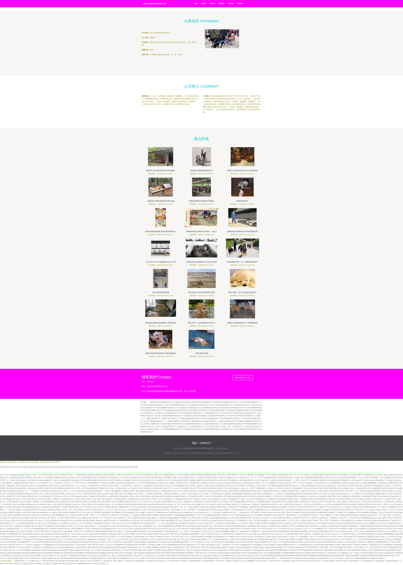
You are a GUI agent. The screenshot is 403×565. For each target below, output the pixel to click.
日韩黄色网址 (334, 520)
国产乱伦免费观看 (33, 528)
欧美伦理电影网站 (95, 491)
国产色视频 (103, 526)
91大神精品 (344, 483)
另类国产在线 (265, 512)
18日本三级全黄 (123, 539)
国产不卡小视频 (367, 510)
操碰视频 (47, 496)
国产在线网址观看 (342, 515)
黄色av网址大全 (123, 488)
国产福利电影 (66, 504)
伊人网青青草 (388, 499)
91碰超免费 (321, 542)
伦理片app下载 (169, 486)
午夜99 (86, 528)
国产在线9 (6, 494)
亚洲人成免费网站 (341, 475)
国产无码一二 (234, 512)
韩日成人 (291, 528)
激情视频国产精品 (182, 486)
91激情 (348, 545)
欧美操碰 (6, 537)
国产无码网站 (28, 531)
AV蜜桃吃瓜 (255, 531)
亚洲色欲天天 (180, 483)
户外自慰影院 (241, 477)
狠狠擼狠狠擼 (329, 545)
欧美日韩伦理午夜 (310, 542)
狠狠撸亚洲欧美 (92, 477)
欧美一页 (141, 547)
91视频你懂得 (166, 502)
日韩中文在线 (308, 488)
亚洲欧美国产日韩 (92, 547)
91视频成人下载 (375, 512)
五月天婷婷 (234, 545)
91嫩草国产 (272, 539)
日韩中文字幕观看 (246, 475)
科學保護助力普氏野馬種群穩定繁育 (201, 292)
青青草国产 (34, 518)
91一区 (70, 534)
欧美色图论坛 (276, 491)
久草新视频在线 (296, 512)
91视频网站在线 (12, 486)
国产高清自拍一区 (268, 528)
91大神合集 (310, 496)
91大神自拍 (353, 475)
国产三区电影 (342, 534)
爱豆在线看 (261, 507)
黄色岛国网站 (65, 486)
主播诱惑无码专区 (376, 545)
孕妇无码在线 (379, 539)
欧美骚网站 (194, 534)
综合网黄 (205, 518)
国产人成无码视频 (353, 480)
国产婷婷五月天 (113, 520)
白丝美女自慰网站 (268, 545)
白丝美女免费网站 (183, 477)
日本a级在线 (361, 542)
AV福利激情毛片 (128, 542)
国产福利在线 (291, 486)
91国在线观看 (351, 504)
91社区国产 (111, 475)
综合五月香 (167, 488)
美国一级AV (300, 480)
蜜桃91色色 (177, 512)
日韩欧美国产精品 (289, 561)
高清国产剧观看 (163, 510)
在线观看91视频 (195, 561)
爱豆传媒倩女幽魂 (57, 494)
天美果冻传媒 (78, 510)
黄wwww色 (221, 483)
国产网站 (373, 496)
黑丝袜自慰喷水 (10, 531)
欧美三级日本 (38, 523)
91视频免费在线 (152, 542)
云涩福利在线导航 (345, 499)
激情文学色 (121, 534)
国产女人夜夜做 (216, 523)
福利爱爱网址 (216, 515)
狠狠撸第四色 (132, 547)
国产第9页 (302, 518)
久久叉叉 (291, 520)
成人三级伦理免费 (12, 477)
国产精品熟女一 (387, 486)
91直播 (374, 499)
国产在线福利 (83, 542)
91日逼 (4, 542)
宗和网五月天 (236, 504)
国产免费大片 (220, 542)
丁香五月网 (180, 504)
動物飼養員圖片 (242, 201)
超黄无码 (395, 531)
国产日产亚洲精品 (126, 494)
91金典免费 (28, 523)
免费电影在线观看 (172, 496)
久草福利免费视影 (276, 547)
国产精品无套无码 (332, 523)
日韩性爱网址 (258, 515)
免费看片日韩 (160, 545)
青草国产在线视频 (188, 480)
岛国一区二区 (95, 515)
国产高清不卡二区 (102, 545)
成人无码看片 (141, 512)
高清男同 (194, 547)
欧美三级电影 (55, 537)
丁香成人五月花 (157, 499)
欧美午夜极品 (126, 480)
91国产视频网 (65, 518)
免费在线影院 (108, 531)
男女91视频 (77, 520)
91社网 (398, 510)
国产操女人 (379, 504)
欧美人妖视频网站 (249, 526)
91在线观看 (302, 545)
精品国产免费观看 (118, 507)
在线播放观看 (214, 518)
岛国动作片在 (106, 515)
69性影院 (21, 486)
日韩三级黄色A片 (107, 499)
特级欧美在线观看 (9, 491)
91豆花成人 (244, 523)
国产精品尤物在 (99, 504)
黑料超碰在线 (151, 561)
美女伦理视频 (89, 475)
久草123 (336, 531)
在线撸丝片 (268, 496)
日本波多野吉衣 (45, 515)
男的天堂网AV (87, 504)
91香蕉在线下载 (302, 561)
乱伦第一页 (145, 510)
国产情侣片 (16, 545)
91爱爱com (318, 504)
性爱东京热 (189, 504)
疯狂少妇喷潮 (7, 528)
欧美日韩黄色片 (379, 528)
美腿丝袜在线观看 (140, 528)
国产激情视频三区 (352, 526)
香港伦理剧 (332, 496)
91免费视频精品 (48, 545)
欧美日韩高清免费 (338, 526)
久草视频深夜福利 (274, 526)
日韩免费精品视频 (288, 542)
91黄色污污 (103, 563)
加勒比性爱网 (176, 480)
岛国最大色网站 (271, 537)
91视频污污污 (234, 531)
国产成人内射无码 (376, 475)
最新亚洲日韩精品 (136, 504)
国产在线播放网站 (62, 502)
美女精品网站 (139, 561)
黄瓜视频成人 (244, 507)
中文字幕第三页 (324, 494)
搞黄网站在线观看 (151, 515)
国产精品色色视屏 (211, 491)
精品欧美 (340, 542)
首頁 (196, 3)
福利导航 (372, 507)
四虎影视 (29, 496)
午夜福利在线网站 (364, 499)
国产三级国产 (320, 507)
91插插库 (221, 477)
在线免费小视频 (139, 515)
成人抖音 (390, 542)
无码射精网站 (123, 496)
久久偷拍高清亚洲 (275, 510)
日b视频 (244, 504)
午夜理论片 (200, 542)
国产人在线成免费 (312, 480)
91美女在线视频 (342, 488)
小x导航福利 (193, 537)
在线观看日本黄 (269, 515)
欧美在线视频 (148, 504)
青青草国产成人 (54, 486)
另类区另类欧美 (32, 512)
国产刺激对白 (36, 547)
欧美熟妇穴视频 (311, 520)
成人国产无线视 (297, 523)
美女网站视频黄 (200, 539)
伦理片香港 (239, 539)
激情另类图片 (158, 494)
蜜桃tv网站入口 (245, 512)
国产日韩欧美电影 (258, 488)
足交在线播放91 (259, 475)
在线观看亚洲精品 (240, 502)
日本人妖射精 (113, 510)
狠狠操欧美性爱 (31, 510)
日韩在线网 (354, 507)
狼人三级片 (186, 547)
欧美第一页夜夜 (294, 477)
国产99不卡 (294, 515)
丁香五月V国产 (323, 520)
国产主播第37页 (132, 534)
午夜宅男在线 (291, 507)
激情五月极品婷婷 (390, 475)
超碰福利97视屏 (373, 537)
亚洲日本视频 (75, 502)
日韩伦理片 (185, 528)
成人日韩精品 (150, 537)
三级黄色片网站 (196, 518)
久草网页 (79, 515)
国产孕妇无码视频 (70, 542)
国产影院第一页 (379, 502)
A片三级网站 (381, 507)
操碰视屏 (282, 486)
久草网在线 (35, 491)
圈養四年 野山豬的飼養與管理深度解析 (160, 170)
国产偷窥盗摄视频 (267, 477)
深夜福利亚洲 (229, 534)
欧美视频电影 (388, 545)
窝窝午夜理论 (262, 526)
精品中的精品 (318, 488)
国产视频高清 (101, 488)
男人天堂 (120, 523)
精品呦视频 (229, 542)
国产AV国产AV (38, 477)
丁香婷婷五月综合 (354, 502)
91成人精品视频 (306, 477)
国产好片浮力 (17, 499)
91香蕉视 (338, 477)
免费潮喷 (377, 491)
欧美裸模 (280, 480)
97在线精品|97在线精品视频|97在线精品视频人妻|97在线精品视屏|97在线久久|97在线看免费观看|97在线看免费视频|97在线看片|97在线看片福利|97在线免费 (265, 553)
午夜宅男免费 (342, 486)
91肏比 (333, 534)
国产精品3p (152, 528)
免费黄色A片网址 (325, 480)
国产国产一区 (118, 486)
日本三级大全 (265, 518)
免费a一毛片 (110, 504)
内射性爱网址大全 (196, 531)
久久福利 (273, 518)
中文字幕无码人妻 (59, 483)
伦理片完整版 (287, 502)
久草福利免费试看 (290, 534)
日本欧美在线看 (266, 531)
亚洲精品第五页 (301, 510)
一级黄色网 (303, 499)
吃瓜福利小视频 (107, 494)
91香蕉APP (28, 475)
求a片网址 (248, 496)
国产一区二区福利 (9, 480)
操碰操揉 (68, 547)
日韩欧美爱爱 (198, 502)
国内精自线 (59, 477)
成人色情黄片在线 (226, 502)
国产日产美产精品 (83, 512)
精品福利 (298, 528)
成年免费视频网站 (48, 502)
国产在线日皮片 (94, 542)
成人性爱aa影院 (207, 486)
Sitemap (236, 453)
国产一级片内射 (55, 480)
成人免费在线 (106, 507)
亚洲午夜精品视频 (167, 520)
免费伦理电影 (221, 507)
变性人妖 (225, 475)
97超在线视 (379, 534)
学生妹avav (122, 510)
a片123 (127, 523)
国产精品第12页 (194, 520)
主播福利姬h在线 (266, 504)
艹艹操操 (105, 491)
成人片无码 (355, 531)
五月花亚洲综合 (367, 502)
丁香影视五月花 (396, 520)
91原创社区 (150, 512)
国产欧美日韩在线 (332, 507)
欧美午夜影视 (14, 563)
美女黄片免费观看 (125, 537)
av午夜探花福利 (274, 520)
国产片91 (150, 502)
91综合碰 (160, 528)
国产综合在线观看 (143, 475)
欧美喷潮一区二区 (188, 542)
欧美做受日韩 (68, 488)
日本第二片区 (209, 542)
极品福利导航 (249, 539)
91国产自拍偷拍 (152, 477)
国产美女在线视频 (261, 494)
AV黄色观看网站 (115, 491)
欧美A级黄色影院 (382, 520)
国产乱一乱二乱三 (180, 507)
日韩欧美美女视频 (369, 520)
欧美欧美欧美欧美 (392, 561)
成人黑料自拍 (384, 518)
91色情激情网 (93, 486)
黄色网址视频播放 (69, 512)
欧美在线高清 (315, 561)
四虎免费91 (9, 488)
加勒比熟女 (264, 480)
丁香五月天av (111, 539)
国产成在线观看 (105, 528)
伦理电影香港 (160, 512)
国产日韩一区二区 (352, 491)
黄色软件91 (370, 504)
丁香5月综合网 (308, 504)
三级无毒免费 (39, 531)
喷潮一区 (391, 515)
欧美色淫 (212, 480)
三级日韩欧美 (323, 518)
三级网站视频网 (139, 537)
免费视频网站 (389, 534)
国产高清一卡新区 (299, 491)
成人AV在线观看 (350, 542)
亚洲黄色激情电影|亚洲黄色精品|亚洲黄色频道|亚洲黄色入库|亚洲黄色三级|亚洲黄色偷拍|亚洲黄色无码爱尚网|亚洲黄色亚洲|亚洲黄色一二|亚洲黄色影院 (234, 558)
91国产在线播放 (204, 523)
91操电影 (64, 534)
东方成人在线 (23, 502)
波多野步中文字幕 (288, 526)
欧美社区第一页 (209, 531)
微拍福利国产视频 (339, 480)
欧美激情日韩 (354, 515)
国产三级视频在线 (35, 545)
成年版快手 (75, 537)
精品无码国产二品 (284, 537)
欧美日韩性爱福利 (261, 520)
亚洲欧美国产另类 (14, 547)
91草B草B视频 (375, 486)
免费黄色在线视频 (205, 537)
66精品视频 (303, 515)
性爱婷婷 (252, 507)
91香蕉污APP (256, 528)
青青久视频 (285, 512)
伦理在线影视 (228, 520)
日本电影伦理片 (233, 507)
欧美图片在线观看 (195, 475)
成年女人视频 (81, 477)
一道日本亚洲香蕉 (385, 477)
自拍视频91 (20, 491)
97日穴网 (97, 507)
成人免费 (169, 512)
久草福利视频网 (92, 483)
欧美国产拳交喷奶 (310, 494)
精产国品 (264, 523)
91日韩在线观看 (44, 542)
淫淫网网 (83, 502)
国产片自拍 (310, 502)
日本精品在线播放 (152, 534)
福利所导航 (81, 539)
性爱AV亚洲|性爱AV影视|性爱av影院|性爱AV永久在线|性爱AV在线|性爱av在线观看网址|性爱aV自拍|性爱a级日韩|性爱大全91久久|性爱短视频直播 (220, 555)
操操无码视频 (180, 523)
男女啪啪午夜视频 (158, 496)
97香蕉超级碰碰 (171, 518)
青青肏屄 (184, 561)
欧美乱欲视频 (396, 504)
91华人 (342, 491)
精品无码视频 (36, 563)
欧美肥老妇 (211, 528)
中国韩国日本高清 (105, 486)
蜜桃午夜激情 (211, 507)
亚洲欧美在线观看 (170, 494)
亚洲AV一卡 (128, 515)
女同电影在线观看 (151, 547)
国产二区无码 (32, 542)
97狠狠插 (52, 528)
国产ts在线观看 (131, 531)
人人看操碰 (55, 499)
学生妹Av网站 (329, 475)
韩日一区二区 (137, 483)
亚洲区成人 (114, 537)
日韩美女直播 (193, 507)
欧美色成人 (161, 561)
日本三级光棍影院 (333, 483)
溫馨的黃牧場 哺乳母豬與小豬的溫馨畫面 (160, 353)
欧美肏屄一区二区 (19, 528)
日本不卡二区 (71, 483)
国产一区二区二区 (253, 477)
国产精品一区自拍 (109, 523)
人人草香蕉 (148, 494)
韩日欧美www (70, 563)
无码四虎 (279, 494)
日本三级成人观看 (181, 520)
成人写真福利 (64, 507)
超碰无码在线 (326, 526)
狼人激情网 (230, 539)
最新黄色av (41, 539)
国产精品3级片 (69, 477)
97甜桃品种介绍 (51, 526)
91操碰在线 (102, 477)
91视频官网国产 (322, 512)
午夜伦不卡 (166, 480)
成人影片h (250, 499)
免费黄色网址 (65, 537)
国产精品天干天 (32, 483)
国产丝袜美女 (263, 486)
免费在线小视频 (95, 494)
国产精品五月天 (18, 510)
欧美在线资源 (60, 561)
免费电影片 (188, 502)
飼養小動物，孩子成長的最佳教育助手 (242, 292)
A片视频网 (186, 512)
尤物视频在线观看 (84, 563)
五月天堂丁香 (61, 539)
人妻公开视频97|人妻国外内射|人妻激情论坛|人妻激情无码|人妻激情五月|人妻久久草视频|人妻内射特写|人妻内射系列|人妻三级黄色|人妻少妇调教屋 (111, 555)
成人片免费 (294, 518)
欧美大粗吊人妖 (217, 534)
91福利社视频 (364, 507)
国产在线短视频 (142, 539)
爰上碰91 (397, 542)
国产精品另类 (60, 545)
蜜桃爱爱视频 (318, 477)
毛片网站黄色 (176, 547)
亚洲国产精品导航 (202, 480)
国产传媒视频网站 (167, 526)
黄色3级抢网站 (283, 475)
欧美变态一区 (131, 475)
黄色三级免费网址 (19, 504)
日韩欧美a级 (379, 561)
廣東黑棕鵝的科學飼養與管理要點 (201, 201)
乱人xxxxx (387, 531)
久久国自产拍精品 (78, 499)
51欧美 (351, 488)
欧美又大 (272, 494)
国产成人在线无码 (240, 537)
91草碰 (275, 496)
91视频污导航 (378, 526)
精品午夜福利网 (24, 534)
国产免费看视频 (364, 518)
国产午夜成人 (223, 491)
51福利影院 (101, 539)
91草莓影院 (240, 486)
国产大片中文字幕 (139, 502)
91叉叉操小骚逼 (251, 534)
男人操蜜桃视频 (112, 496)
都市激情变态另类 (65, 520)
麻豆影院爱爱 (270, 507)
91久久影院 (300, 486)
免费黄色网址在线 (160, 504)
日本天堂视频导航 (319, 483)
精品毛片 (284, 520)
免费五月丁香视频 (158, 518)
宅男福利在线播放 (366, 526)
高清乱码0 (90, 499)
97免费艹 (86, 515)
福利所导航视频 (283, 518)
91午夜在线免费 (289, 510)
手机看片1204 (359, 494)
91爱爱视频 (266, 491)
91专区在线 (301, 507)
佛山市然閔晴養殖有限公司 (154, 4)
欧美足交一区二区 (260, 483)
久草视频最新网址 (180, 499)
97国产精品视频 (330, 488)
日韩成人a (218, 545)
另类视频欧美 (135, 523)
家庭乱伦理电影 (364, 486)
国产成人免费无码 (209, 504)
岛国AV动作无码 (177, 491)
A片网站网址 (112, 534)
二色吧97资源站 (322, 491)
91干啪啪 (354, 545)
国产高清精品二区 (114, 477)
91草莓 (306, 539)
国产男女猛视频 (358, 528)
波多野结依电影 (222, 480)
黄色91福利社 (81, 545)
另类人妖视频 (300, 520)
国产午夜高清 (146, 520)
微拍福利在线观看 (17, 475)
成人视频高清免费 (216, 520)
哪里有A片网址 (254, 523)
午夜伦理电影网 (66, 499)
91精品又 (165, 539)
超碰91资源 (169, 507)
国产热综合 (251, 502)
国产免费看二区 (183, 518)
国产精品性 (48, 475)
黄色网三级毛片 (30, 539)
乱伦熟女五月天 (329, 477)
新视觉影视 (54, 507)
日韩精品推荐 (98, 523)
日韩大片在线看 (193, 499)
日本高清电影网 (145, 496)
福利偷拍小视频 (101, 475)
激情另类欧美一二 (91, 526)
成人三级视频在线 (240, 520)
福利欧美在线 (345, 531)
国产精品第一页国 (19, 512)
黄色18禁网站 (116, 512)
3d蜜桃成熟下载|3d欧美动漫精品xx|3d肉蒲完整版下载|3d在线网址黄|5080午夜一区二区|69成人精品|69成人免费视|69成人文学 (78, 550)
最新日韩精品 (233, 491)
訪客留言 (240, 3)
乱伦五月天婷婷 (127, 528)
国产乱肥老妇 (227, 526)
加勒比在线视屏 (230, 528)
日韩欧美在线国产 (128, 491)
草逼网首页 (391, 483)
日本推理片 (343, 518)
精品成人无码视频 (29, 537)
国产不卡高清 (131, 507)
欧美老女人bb (196, 494)
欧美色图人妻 (77, 480)
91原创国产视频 (387, 491)
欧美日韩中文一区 (347, 494)
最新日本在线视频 (207, 545)
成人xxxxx (176, 528)
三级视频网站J (91, 539)
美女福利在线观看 (219, 539)
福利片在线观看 (363, 475)
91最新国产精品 (292, 499)
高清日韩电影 (348, 537)
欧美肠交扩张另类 (122, 504)
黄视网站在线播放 (299, 502)
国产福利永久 (234, 475)
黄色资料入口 (19, 539)
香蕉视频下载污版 (63, 528)
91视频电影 (272, 483)
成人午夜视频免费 (116, 545)
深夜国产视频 (253, 542)
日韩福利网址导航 (302, 526)
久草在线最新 (87, 523)
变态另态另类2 (391, 528)
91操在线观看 (156, 531)
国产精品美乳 (101, 496)
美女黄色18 (155, 520)
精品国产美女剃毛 (253, 480)
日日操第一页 (207, 494)
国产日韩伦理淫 (203, 547)
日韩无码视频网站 (51, 520)
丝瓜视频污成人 (315, 539)
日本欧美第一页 (119, 531)
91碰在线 (272, 480)
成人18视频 (261, 534)
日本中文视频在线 (15, 526)
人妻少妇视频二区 (176, 510)
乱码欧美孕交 (390, 502)
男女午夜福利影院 (43, 537)
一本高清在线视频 (328, 561)
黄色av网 (35, 515)
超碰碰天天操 (114, 483)
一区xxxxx (360, 477)
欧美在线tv (220, 528)
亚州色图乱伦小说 (217, 499)
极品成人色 (374, 518)
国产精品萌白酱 (47, 534)
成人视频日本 (161, 483)
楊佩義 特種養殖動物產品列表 (201, 170)
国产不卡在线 (298, 483)
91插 (74, 531)
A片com (209, 539)
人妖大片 (312, 537)
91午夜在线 (163, 542)
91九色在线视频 (369, 523)
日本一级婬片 (305, 475)
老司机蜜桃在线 (54, 491)
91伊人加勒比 (7, 515)
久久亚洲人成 (205, 499)
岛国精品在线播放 (120, 547)
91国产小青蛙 (204, 496)
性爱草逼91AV (75, 518)
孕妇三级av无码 (114, 526)
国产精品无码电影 (211, 477)
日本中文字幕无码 (87, 507)
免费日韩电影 (310, 486)
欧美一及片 (295, 537)
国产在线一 (78, 488)
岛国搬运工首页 (228, 515)
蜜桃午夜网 (246, 518)
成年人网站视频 (96, 531)
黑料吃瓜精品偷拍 (299, 496)
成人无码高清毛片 (190, 510)
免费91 (116, 494)
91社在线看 (369, 528)
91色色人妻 (312, 499)
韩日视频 (153, 510)
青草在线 (83, 561)
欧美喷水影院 (256, 491)
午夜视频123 (333, 518)
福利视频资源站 (169, 475)
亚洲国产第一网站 (282, 515)
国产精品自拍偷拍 (27, 520)
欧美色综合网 (140, 477)
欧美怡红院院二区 (355, 483)
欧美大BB (67, 496)
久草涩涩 (8, 507)
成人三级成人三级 (184, 494)
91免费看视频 (12, 534)
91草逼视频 (150, 545)
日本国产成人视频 (395, 537)
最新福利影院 (238, 526)
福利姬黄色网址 (134, 499)
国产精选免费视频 (279, 531)
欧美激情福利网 (129, 545)
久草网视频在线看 (262, 502)
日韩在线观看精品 (58, 515)
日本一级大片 (5, 475)
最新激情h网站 (191, 526)
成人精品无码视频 (113, 480)
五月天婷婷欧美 (57, 496)
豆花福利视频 (345, 520)
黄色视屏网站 (31, 507)
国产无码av (6, 520)
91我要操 (339, 512)
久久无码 (359, 539)
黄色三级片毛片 (177, 502)
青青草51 (47, 531)
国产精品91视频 (292, 531)
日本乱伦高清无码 (241, 542)
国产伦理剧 (321, 523)
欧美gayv (84, 486)
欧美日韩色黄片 (230, 486)
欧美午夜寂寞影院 (43, 507)
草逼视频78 (198, 504)
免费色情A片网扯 (165, 515)
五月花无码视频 (23, 518)
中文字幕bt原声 (312, 518)
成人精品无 (78, 534)
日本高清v (299, 542)
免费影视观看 (237, 494)
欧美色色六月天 (149, 480)
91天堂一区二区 (308, 528)
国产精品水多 (71, 539)
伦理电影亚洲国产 (121, 499)
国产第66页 (255, 512)
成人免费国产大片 (328, 515)
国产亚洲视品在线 (328, 539)
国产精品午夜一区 (45, 483)
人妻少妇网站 (107, 561)
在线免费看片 (148, 526)
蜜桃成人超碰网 (252, 547)
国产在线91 (319, 502)
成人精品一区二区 (67, 491)
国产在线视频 (206, 515)
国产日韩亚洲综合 (172, 534)
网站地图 (134, 467)
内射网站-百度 (34, 561)
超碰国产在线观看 (233, 561)
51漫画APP (121, 518)
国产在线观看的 (256, 545)
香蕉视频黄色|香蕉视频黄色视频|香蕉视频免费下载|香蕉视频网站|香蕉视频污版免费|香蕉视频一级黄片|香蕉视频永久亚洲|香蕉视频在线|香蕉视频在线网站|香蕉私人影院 (337, 555)
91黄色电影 (43, 504)
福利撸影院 (377, 494)
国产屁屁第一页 (53, 518)
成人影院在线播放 (247, 483)
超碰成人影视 (335, 494)
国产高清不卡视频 (19, 496)
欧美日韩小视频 (227, 537)
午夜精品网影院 (275, 502)
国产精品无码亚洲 (366, 515)
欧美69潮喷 (158, 486)
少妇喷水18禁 (111, 518)
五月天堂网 (287, 547)
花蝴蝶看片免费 (170, 477)
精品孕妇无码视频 (54, 510)
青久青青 (141, 534)
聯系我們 (221, 3)
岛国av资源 (160, 507)
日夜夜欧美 (128, 502)
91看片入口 (384, 537)
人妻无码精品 (31, 480)
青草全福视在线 (383, 496)
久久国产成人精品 (90, 510)
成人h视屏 (46, 563)
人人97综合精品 (216, 512)
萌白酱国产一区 (290, 480)
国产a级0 (217, 475)
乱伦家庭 (396, 480)
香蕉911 (161, 477)
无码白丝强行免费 (316, 531)
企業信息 (231, 3)
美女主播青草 (7, 496)
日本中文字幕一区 (274, 542)
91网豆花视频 (217, 494)
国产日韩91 (81, 483)
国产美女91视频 (6, 545)
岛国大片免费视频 (371, 477)
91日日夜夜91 (103, 483)
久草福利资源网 (11, 502)
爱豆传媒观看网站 (369, 483)
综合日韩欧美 (382, 483)
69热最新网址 (303, 531)
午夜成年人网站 (283, 539)
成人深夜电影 (241, 480)
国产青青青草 (141, 545)
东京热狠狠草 (271, 499)
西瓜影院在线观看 (56, 488)
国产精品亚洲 (335, 510)
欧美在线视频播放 (222, 531)
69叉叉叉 (197, 545)
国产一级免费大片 (35, 502)
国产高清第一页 (192, 523)
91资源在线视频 (178, 515)
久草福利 (389, 480)
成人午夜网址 (12, 518)
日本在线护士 (7, 504)
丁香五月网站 (353, 518)
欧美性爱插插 (219, 486)
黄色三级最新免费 (261, 539)
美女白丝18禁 (325, 534)
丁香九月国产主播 (187, 539)
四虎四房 (93, 537)
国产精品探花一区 (314, 515)
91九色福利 (286, 523)
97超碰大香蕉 (230, 477)
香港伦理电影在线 (233, 483)
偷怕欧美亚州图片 (26, 477)
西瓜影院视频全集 (57, 542)
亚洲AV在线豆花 (103, 537)
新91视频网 (140, 491)
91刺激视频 (262, 542)
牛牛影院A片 (39, 520)
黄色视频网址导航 (338, 504)
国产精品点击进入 (262, 561)
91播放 (396, 545)
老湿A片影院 (16, 520)
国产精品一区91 (182, 537)
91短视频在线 (244, 545)
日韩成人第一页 (245, 488)
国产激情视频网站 (149, 483)
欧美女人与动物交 (197, 477)
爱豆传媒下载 (175, 539)
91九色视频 (307, 483)
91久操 (25, 499)
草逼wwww (279, 534)
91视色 (354, 499)
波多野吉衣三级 (117, 515)
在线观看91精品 (48, 547)
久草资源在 (255, 518)
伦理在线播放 (21, 480)
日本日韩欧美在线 (6, 539)
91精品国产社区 (315, 526)
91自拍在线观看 (43, 480)
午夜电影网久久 (251, 486)
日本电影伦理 (135, 520)
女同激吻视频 (288, 494)
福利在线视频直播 (349, 477)
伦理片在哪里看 (236, 518)
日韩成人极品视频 (366, 531)
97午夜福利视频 (165, 491)
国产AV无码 (39, 494)
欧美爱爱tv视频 (145, 518)
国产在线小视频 (228, 523)
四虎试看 (185, 488)
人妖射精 (15, 483)
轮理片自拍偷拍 (356, 520)
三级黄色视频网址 (77, 528)
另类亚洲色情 (352, 486)
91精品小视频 (264, 547)
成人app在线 (176, 488)
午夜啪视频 (12, 542)
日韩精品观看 (281, 499)
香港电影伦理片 (32, 504)
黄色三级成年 (346, 510)
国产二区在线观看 (77, 475)
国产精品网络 (368, 539)
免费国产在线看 (101, 520)
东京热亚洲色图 (240, 547)
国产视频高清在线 (230, 496)
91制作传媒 (151, 507)
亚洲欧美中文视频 (227, 547)
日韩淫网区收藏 (72, 561)
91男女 (191, 488)
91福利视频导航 (245, 491)
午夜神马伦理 (106, 542)
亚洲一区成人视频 (54, 504)
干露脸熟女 (370, 542)
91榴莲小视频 (286, 491)
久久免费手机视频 (317, 475)
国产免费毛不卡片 (349, 539)
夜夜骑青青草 (66, 480)
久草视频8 (390, 507)
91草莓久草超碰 (195, 486)
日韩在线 (136, 486)
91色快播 (368, 494)
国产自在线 (194, 512)
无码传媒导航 (125, 520)
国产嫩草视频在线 (186, 545)
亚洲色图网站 (331, 542)
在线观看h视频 (208, 475)
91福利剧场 (227, 494)
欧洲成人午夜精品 (88, 496)
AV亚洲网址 (328, 502)
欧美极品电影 (234, 488)
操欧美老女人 (204, 512)
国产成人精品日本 (38, 526)
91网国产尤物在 (165, 547)
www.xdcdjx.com (242, 377)
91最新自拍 (361, 504)
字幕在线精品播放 (88, 520)
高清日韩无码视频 (223, 504)
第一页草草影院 (281, 528)
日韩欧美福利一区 (21, 561)
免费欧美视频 (87, 518)
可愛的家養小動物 (201, 353)
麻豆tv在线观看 (258, 496)
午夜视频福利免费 (172, 545)
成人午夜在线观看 (182, 475)
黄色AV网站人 (70, 545)
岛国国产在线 (303, 534)
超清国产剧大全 (71, 494)
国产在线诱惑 (378, 531)
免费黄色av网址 (201, 528)
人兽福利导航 (239, 534)
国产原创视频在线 (89, 488)
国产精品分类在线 (151, 491)
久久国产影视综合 (147, 486)
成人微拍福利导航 (78, 547)
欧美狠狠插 (17, 515)
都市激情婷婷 (322, 499)
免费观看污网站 (180, 526)
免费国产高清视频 (296, 539)
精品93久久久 (102, 510)
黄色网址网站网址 (368, 534)
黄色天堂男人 (287, 488)
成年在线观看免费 (106, 547)
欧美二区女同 (171, 537)
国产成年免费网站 (216, 496)
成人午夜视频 (95, 512)
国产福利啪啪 (76, 496)
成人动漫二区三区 (75, 523)
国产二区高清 (329, 528)
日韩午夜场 (204, 520)
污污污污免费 (19, 523)
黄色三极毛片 (118, 561)
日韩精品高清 (27, 515)
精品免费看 (46, 499)
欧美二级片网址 (16, 537)
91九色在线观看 (66, 531)
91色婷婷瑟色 (260, 499)
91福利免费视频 (282, 545)
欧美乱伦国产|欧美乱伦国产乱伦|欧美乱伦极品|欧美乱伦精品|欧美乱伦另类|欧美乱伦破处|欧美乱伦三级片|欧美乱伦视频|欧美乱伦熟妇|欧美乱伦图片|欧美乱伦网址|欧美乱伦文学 (65, 467)
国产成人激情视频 (285, 496)
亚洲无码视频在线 (128, 512)
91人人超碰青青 (314, 534)
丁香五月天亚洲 (205, 534)
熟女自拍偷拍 (276, 512)
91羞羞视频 (365, 496)
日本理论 (57, 534)
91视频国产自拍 (248, 494)
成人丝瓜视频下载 (192, 483)
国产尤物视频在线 (360, 537)
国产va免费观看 (230, 499)
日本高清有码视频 (47, 561)
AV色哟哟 (377, 510)
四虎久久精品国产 (94, 561)
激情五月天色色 (223, 488)
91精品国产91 (332, 499)
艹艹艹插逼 (8, 510)
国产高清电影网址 (239, 510)
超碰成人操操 (33, 488)
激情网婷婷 (304, 537)
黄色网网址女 (168, 499)
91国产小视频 (88, 534)
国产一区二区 (294, 475)
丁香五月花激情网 (132, 518)
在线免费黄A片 (379, 480)
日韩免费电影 (355, 496)
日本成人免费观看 (247, 561)
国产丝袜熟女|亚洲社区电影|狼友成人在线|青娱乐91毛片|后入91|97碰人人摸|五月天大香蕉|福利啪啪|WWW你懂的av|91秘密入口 (338, 558)
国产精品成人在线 (35, 499)
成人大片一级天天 (182, 531)
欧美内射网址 (75, 507)
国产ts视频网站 (349, 512)
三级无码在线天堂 (394, 523)
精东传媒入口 (212, 483)
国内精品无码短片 (21, 488)
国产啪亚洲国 (389, 526)
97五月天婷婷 (344, 507)
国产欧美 (97, 499)
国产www (328, 537)
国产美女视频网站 (362, 512)
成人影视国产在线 (94, 502)
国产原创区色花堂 (367, 480)
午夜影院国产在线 (144, 531)
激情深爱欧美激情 (309, 512)
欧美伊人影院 (145, 499)
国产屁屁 (22, 483)
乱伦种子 (56, 475)
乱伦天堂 (132, 539)
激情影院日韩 (328, 531)
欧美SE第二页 (70, 526)
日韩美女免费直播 (100, 534)
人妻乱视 (133, 488)
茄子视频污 (171, 483)
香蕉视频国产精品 (274, 523)
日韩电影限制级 (208, 561)
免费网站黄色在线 (261, 510)
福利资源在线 (30, 486)
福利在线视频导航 (174, 542)
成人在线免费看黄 (168, 523)
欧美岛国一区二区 (98, 518)
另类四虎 (280, 483)
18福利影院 (43, 491)
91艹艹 (27, 491)
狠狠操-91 (332, 512)
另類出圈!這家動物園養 (160, 292)
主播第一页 (171, 504)
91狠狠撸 (232, 480)
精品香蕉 (240, 496)
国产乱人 (386, 504)
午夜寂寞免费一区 (355, 561)
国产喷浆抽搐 (203, 526)
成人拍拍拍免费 (321, 496)
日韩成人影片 (77, 504)
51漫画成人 (298, 504)
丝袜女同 (249, 515)
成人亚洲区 (207, 502)
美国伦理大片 (65, 475)
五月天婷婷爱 (356, 510)
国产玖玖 (338, 539)
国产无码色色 (387, 512)
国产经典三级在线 (340, 502)
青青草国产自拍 (342, 561)
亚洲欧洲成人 (128, 486)
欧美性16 (215, 502)
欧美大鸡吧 (270, 534)
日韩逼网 (203, 483)
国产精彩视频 (273, 486)
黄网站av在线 (312, 545)
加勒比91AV (292, 545)
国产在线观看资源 (375, 488)
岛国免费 (225, 512)
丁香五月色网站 (271, 475)
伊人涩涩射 (327, 504)
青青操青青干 (364, 545)
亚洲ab (181, 496)
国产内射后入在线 (354, 534)
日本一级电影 (70, 515)
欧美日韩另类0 (334, 491)
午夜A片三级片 (67, 510)
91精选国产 (325, 510)
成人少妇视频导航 (191, 496)
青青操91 (226, 545)
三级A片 (162, 534)
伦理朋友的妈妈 (240, 515)
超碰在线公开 (245, 531)
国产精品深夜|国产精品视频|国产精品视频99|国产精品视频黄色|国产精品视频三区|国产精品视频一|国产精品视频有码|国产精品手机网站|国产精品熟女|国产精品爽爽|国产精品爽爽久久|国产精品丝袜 (134, 553)
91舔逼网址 (129, 561)
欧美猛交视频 (44, 488)
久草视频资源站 (156, 488)
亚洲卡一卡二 (156, 523)
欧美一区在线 (39, 496)
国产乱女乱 (168, 528)
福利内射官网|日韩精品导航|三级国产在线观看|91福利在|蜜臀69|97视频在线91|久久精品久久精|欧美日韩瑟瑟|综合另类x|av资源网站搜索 (176, 550)
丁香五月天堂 (121, 475)
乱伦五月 (19, 531)
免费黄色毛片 (101, 480)
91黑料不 (250, 537)
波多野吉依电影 (190, 491)
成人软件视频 (281, 507)
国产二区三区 (38, 475)
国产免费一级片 (157, 475)
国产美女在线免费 (243, 528)
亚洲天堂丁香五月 (388, 510)
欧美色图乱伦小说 (45, 512)
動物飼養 (194, 453)
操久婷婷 (157, 502)
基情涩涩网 (289, 504)
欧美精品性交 (331, 486)
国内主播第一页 (226, 510)
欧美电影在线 (225, 518)
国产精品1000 (357, 523)
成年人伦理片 (338, 537)
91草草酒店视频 (125, 483)
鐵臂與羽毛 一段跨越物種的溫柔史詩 (201, 323)
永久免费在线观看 (173, 561)
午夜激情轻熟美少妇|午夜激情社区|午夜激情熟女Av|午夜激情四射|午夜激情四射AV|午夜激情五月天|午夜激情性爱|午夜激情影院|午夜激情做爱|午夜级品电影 (285, 550)
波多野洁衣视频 (388, 488)
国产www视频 (339, 528)
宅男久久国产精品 (215, 526)
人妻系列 (47, 494)
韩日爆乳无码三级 (81, 491)
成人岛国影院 (63, 523)
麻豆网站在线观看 (314, 510)
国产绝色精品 (42, 510)
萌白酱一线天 (116, 528)
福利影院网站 (212, 488)
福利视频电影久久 (6, 523)
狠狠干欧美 (310, 507)
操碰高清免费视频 (17, 494)
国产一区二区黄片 (380, 515)
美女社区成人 (137, 526)
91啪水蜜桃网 (22, 542)
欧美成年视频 (59, 547)
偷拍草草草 (44, 528)
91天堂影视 (320, 537)
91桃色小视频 (340, 545)
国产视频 (320, 545)
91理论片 (250, 520)
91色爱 (192, 528)
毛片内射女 (80, 526)
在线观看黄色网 (381, 542)
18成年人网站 (134, 496)
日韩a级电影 (319, 528)
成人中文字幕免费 (83, 531)
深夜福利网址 (106, 502)
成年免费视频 (215, 547)
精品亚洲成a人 (35, 534)
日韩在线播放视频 (168, 531)
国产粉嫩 (348, 528)
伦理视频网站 (106, 512)
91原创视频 (216, 537)
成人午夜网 (277, 488)
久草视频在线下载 (58, 563)
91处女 (379, 499)
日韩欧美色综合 (126, 526)
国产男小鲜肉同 (200, 488)
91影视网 (158, 480)
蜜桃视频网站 (190, 515)
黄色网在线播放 (140, 542)
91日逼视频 (94, 528)
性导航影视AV (394, 496)
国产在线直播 (145, 523)
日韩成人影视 (321, 486)
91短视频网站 (185, 534)
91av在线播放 (141, 507)
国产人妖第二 (241, 499)
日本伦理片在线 (381, 523)
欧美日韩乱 (43, 518)
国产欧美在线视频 (128, 477)
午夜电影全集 (29, 494)
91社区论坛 (250, 510)
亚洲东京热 (288, 483)
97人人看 (24, 545)
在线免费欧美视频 (89, 480)
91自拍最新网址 (42, 486)
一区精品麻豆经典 (361, 488)
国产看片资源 (311, 491)
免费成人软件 (57, 512)
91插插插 (61, 526)
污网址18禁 (91, 545)
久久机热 (269, 488)
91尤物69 (201, 507)
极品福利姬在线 (298, 547)
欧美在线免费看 (117, 502)
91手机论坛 (388, 539)
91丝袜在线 (55, 531)
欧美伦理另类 (26, 547)
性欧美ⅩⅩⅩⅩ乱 (137, 480)
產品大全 (212, 3)
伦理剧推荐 (27, 526)
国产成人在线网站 (143, 488)
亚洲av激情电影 (203, 510)
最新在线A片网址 (19, 507)
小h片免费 (200, 491)
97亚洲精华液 (50, 477)
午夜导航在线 (214, 510)
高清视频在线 (368, 561)
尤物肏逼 (95, 563)
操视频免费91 (297, 488)
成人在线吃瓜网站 (50, 523)
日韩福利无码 (85, 537)
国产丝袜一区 (112, 488)
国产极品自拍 (260, 537)
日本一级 (156, 526)
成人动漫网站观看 (281, 477)
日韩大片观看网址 (343, 496)
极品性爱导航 (298, 494)
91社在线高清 (138, 494)
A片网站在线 (220, 561)
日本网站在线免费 (366, 491)
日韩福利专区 (160, 537)
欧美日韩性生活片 (309, 523)
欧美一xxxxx (75, 486)
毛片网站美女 (116, 542)
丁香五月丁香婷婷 (155, 539)
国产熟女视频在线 (134, 510)
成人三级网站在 (253, 504)
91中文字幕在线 (83, 494)
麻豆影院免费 (50, 539)
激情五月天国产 (387, 494)
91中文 (197, 515)
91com (237, 523)
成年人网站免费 (345, 523)
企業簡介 (203, 3)
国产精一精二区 (279, 504)
